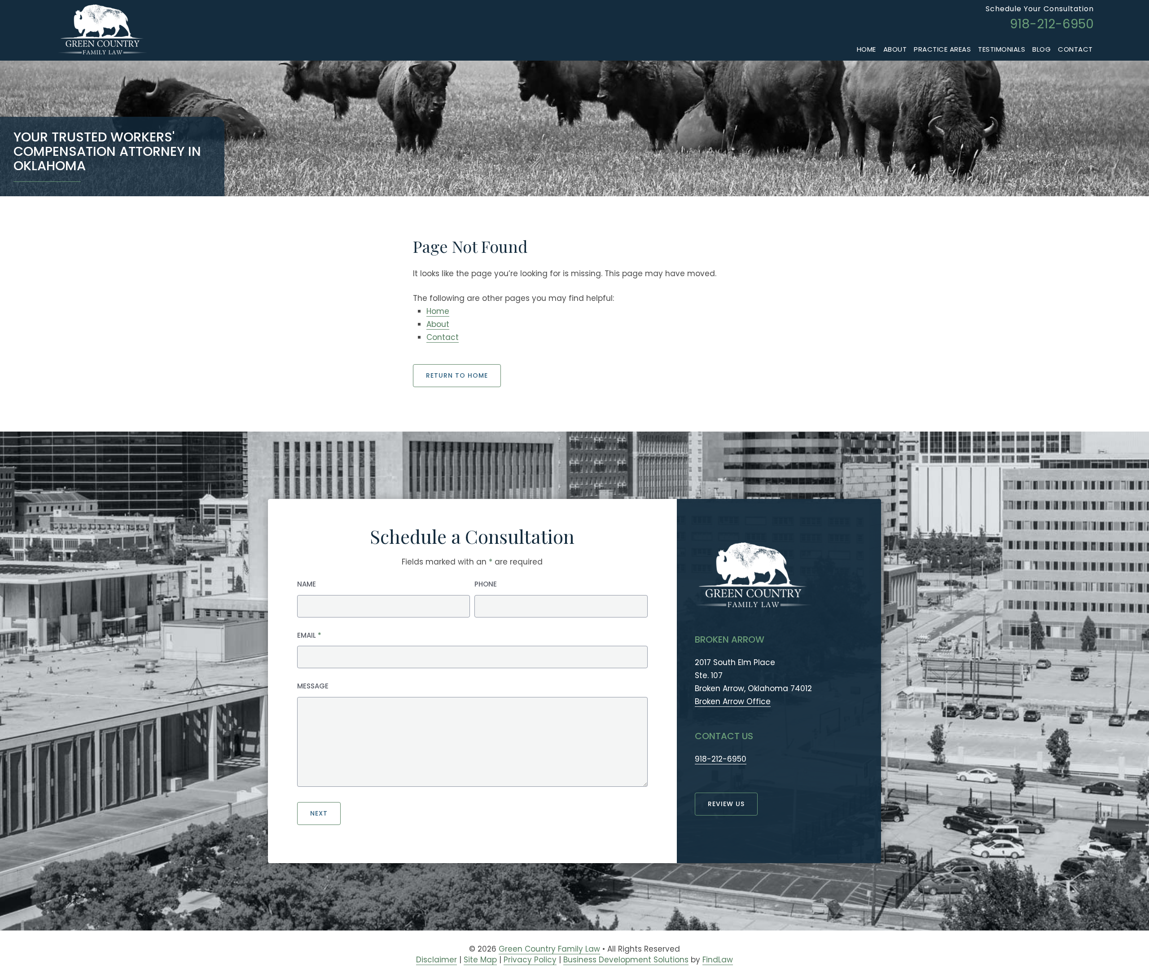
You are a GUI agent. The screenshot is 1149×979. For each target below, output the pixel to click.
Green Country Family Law (549, 949)
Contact (1075, 49)
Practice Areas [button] (942, 49)
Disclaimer (436, 959)
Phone (485, 584)
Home (866, 49)
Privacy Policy (530, 959)
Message (313, 686)
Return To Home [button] (457, 375)
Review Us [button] (726, 803)
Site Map (480, 959)
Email (309, 635)
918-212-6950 (1052, 24)
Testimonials (1001, 49)
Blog (1041, 49)
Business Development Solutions (626, 959)
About (895, 49)
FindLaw (717, 959)
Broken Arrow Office (733, 701)
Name (306, 584)
